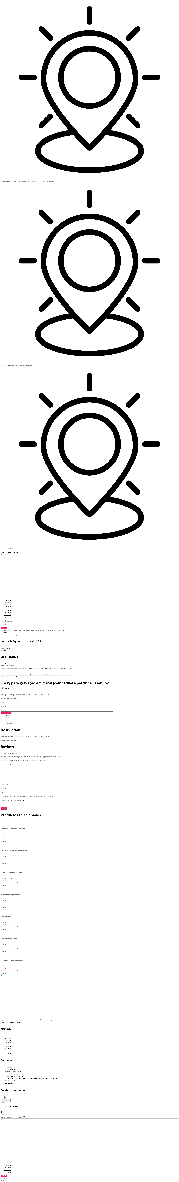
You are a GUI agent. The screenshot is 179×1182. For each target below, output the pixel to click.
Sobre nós (7, 604)
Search (3, 621)
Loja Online (8, 602)
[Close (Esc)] (7, 1178)
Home (3, 630)
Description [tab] (8, 721)
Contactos (7, 607)
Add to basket (6, 713)
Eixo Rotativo (6, 917)
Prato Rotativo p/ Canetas (10, 895)
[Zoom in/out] (1, 1178)
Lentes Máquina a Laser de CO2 (12, 961)
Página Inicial (8, 600)
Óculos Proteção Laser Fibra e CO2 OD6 (15, 829)
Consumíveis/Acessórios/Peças (15, 630)
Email (3, 793)
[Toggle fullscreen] (3, 1178)
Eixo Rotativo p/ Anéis (9, 939)
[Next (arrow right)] (3, 1180)
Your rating (5, 764)
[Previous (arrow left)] (1, 1180)
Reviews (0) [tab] (8, 724)
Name (3, 788)
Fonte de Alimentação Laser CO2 (13, 873)
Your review (5, 784)
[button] (5, 715)
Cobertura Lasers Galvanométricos (14, 851)
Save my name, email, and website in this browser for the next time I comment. (28, 797)
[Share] (5, 1178)
